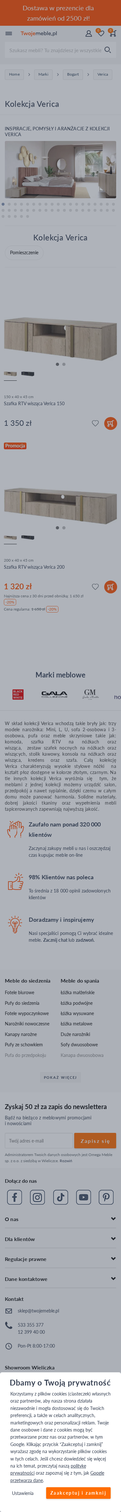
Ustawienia (23, 1493)
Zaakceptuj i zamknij (78, 1493)
